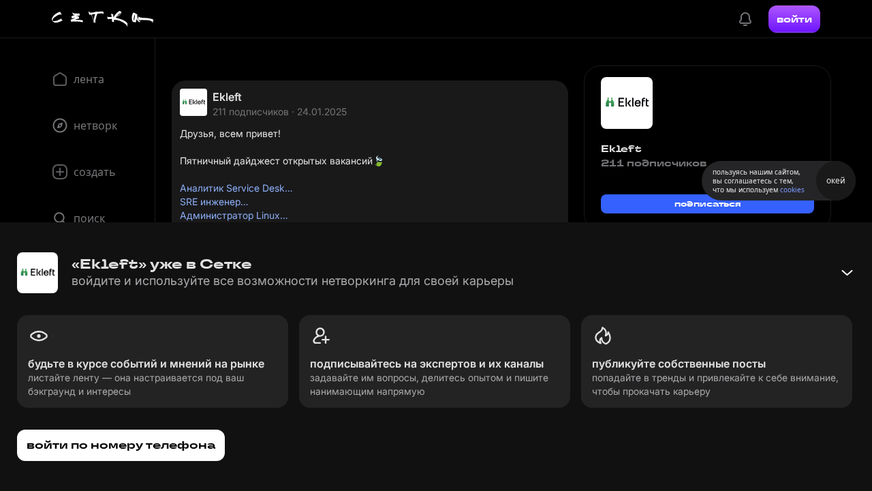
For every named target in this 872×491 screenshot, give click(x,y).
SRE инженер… (214, 201)
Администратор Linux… (233, 215)
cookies (792, 189)
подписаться (707, 203)
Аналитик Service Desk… (236, 188)
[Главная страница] (103, 19)
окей (835, 180)
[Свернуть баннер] (847, 273)
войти (794, 19)
